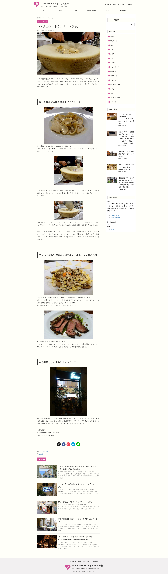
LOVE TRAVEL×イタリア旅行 (55, 4)
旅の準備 (123, 10)
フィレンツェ (114, 41)
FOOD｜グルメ (43, 451)
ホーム (45, 10)
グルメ (107, 10)
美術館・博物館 (91, 10)
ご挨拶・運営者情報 (110, 4)
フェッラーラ (114, 67)
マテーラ (113, 102)
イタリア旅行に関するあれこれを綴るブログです (85, 568)
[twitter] (59, 444)
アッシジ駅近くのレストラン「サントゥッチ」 (75, 502)
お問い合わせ (122, 4)
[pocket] (68, 444)
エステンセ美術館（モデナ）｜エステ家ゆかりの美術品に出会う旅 (126, 167)
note (112, 229)
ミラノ (112, 49)
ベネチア (113, 45)
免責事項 (130, 4)
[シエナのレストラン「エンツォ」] (73, 444)
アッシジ (113, 80)
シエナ (41, 454)
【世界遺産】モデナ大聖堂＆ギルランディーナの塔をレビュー (126, 154)
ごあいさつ (115, 215)
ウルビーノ (114, 71)
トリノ (112, 58)
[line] (78, 444)
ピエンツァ (114, 76)
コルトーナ (114, 93)
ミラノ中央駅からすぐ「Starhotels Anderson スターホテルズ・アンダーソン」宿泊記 (126, 118)
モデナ (112, 62)
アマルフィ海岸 (115, 97)
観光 (76, 10)
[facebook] (64, 444)
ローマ (112, 36)
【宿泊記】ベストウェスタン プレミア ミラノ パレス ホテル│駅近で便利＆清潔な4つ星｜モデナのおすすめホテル (126, 182)
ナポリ (112, 54)
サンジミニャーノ (116, 84)
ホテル (61, 10)
